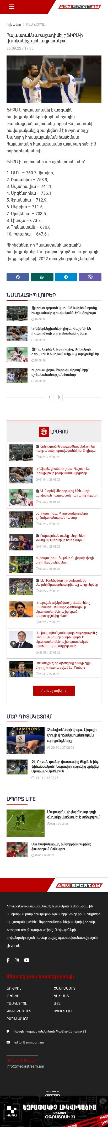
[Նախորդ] (49, 397)
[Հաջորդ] (59, 397)
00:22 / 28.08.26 (49, 591)
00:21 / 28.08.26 (49, 622)
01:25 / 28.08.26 (49, 524)
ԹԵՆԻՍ (13, 996)
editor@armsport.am (29, 1042)
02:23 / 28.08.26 (49, 457)
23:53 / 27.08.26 (49, 652)
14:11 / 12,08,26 (46, 778)
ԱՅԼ (57, 1004)
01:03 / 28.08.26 (49, 546)
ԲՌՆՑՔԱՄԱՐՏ (19, 1011)
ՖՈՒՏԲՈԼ (14, 988)
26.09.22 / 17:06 (20, 48)
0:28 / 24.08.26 (59, 823)
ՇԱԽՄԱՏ (61, 996)
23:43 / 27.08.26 (49, 674)
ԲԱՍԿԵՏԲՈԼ (35, 24)
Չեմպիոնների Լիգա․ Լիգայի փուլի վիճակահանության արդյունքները (71, 735)
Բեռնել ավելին (54, 691)
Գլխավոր (14, 24)
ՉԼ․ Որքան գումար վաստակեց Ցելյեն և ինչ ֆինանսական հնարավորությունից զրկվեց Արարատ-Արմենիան (65, 766)
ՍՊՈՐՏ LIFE (63, 1011)
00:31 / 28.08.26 (49, 569)
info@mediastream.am (25, 1066)
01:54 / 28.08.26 (49, 479)
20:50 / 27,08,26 (62, 748)
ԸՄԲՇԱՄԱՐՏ (17, 1019)
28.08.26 (40, 319)
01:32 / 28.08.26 (49, 502)
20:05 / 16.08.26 (44, 855)
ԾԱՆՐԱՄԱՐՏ (64, 988)
